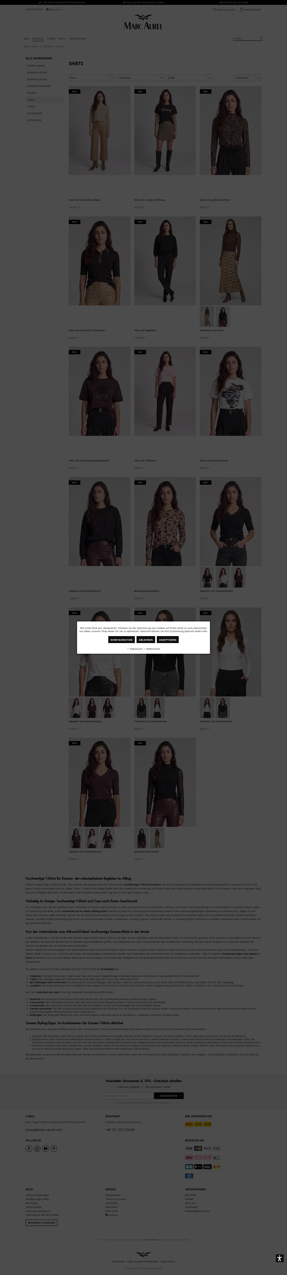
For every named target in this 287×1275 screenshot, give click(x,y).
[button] (280, 1258)
